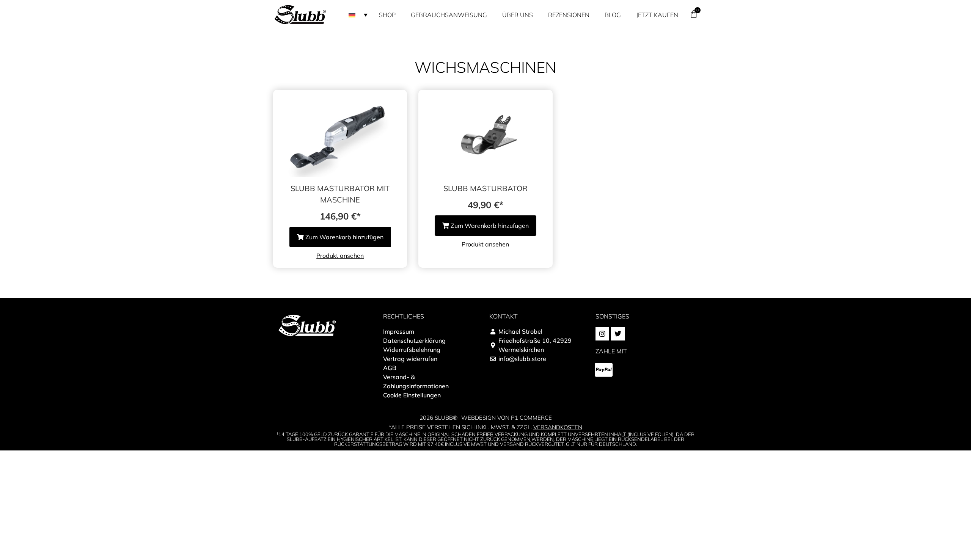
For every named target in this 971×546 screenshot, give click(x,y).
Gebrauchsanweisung (449, 15)
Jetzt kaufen (657, 15)
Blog (613, 15)
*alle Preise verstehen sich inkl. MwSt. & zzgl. (485, 427)
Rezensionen (568, 15)
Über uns (517, 15)
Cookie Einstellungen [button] (412, 395)
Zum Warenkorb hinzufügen (343, 237)
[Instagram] (602, 333)
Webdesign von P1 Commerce (506, 417)
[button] (358, 15)
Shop (387, 15)
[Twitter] (618, 333)
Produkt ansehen (340, 255)
